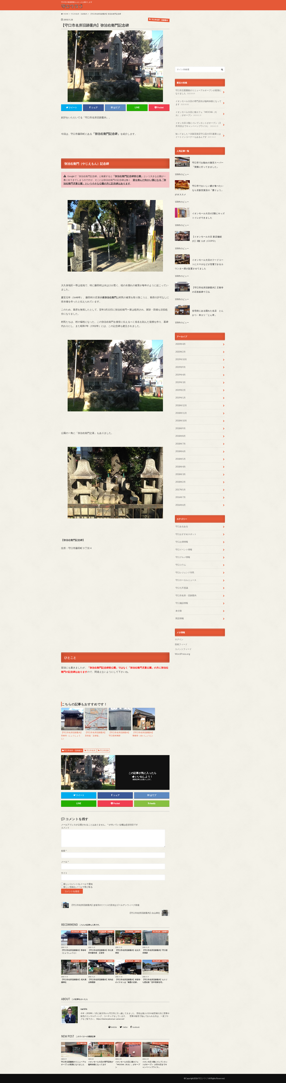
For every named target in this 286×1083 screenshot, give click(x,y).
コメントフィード (183, 649)
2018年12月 (181, 405)
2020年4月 (180, 344)
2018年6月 (180, 451)
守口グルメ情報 (182, 557)
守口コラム (180, 564)
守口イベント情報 (183, 549)
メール (65, 862)
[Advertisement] (200, 38)
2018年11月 (181, 413)
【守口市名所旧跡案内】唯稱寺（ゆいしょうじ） (143, 734)
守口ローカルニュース (185, 580)
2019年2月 (180, 390)
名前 (64, 851)
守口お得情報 (181, 541)
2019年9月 (180, 367)
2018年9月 (180, 428)
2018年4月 (180, 466)
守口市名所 (90, 750)
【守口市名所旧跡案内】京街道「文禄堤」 (95, 734)
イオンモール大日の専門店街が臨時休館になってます (198, 103)
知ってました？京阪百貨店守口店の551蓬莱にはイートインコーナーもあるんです (198, 135)
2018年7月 (180, 443)
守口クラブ (203, 1078)
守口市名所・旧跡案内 (73, 750)
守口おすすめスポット (185, 534)
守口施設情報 (181, 603)
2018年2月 (180, 482)
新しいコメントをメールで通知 (78, 884)
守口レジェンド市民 (184, 572)
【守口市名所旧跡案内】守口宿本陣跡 (119, 734)
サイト (64, 873)
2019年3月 (180, 382)
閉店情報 (179, 618)
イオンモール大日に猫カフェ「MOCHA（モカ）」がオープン (196, 114)
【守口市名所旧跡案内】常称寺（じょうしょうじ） (71, 735)
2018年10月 (181, 420)
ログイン (179, 639)
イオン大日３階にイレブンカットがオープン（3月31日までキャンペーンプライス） (197, 124)
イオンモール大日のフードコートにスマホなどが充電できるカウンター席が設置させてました (199, 264)
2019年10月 (181, 359)
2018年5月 (180, 459)
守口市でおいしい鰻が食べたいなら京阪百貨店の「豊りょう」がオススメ (199, 190)
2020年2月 (180, 351)
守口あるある (181, 526)
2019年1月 (180, 397)
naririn (84, 1008)
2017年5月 (180, 489)
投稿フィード (181, 644)
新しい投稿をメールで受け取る (78, 887)
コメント (65, 827)
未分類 (178, 610)
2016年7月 (180, 497)
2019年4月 (180, 374)
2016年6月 (180, 505)
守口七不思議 (181, 588)
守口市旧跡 (104, 750)
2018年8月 (180, 436)
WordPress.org (182, 654)
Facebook (135, 1027)
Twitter (125, 1027)
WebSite (114, 1027)
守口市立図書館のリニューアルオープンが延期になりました (198, 92)
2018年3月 (180, 474)
